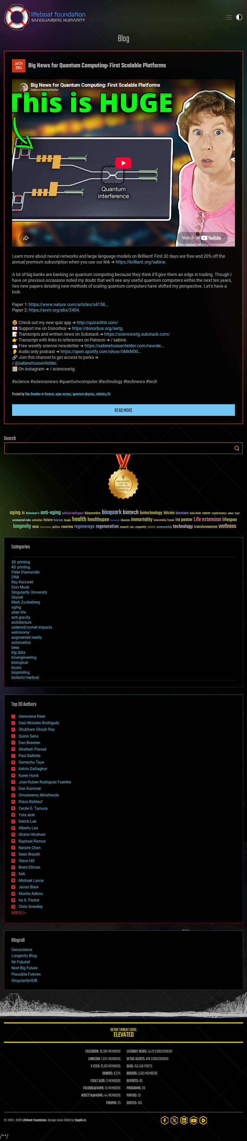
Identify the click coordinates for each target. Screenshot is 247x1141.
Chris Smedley (31, 906)
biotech (131, 512)
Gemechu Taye (31, 762)
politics (56, 527)
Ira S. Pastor (29, 900)
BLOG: (130, 1066)
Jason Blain (29, 887)
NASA (35, 527)
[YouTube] (194, 1120)
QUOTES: (132, 1103)
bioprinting (20, 672)
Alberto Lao (28, 828)
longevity (22, 526)
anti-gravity (20, 617)
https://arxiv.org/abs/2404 (54, 309)
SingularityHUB (24, 980)
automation (21, 642)
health (79, 519)
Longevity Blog (24, 955)
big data (18, 652)
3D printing (20, 562)
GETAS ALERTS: (136, 1059)
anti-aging (51, 513)
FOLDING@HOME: (93, 1088)
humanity (114, 520)
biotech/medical (25, 677)
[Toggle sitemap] (229, 17)
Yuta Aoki (27, 815)
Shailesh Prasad (32, 749)
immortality (141, 520)
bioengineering (23, 657)
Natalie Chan (30, 847)
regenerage (84, 526)
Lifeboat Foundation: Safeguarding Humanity (111, 17)
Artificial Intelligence (72, 513)
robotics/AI (103, 394)
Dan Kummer (30, 788)
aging (15, 513)
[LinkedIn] (184, 1120)
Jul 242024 (19, 66)
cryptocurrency (219, 513)
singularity (140, 527)
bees (15, 647)
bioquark (112, 512)
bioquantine (93, 513)
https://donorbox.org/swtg (97, 328)
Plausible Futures (26, 974)
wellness (227, 526)
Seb (22, 874)
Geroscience (21, 949)
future (48, 520)
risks (132, 527)
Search (237, 448)
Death (237, 513)
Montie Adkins (31, 893)
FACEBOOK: (92, 1052)
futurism (58, 520)
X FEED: (95, 1066)
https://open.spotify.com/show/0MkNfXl (99, 351)
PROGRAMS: (134, 1088)
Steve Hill (26, 860)
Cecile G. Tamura (33, 808)
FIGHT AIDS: (97, 1081)
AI (23, 513)
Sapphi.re (80, 1120)
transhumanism (205, 526)
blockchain (182, 513)
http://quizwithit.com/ (97, 322)
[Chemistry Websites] (123, 478)
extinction (37, 520)
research (124, 527)
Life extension (207, 520)
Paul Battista (30, 755)
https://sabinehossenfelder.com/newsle (122, 345)
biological (19, 662)
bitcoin (169, 513)
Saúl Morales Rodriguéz (39, 723)
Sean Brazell (29, 854)
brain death (195, 513)
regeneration (107, 526)
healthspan (98, 520)
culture (230, 513)
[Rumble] (203, 1120)
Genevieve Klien (32, 716)
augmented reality (26, 637)
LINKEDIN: (94, 1059)
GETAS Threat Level (123, 1033)
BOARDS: (132, 1073)
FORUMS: (111, 1103)
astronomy (20, 632)
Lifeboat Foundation (34, 1120)
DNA (15, 577)
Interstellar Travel (164, 520)
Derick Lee (27, 821)
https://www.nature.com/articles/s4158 (67, 304)
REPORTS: (133, 1081)
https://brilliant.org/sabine (140, 261)
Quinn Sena (28, 736)
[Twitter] (174, 1120)
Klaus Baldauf (31, 801)
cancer (206, 513)
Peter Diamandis (25, 572)
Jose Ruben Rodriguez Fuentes (45, 782)
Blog (123, 39)
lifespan (229, 520)
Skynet (17, 597)
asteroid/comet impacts (31, 627)
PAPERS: (132, 1095)
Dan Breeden (33, 394)
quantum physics (83, 394)
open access (63, 394)
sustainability (164, 527)
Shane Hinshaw (32, 834)
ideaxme (125, 520)
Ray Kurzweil (22, 582)
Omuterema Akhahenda (39, 795)
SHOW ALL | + (18, 913)
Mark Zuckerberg (25, 602)
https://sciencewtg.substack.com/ (137, 334)
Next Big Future (24, 968)
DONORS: (107, 1073)
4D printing (20, 567)
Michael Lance (31, 880)
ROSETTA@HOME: (92, 1095)
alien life (18, 612)
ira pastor (183, 520)
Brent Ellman (29, 867)
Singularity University (29, 592)
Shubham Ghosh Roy (37, 729)
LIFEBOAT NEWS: (137, 1052)
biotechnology (151, 513)
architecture (21, 622)
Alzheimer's (32, 513)
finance (49, 394)
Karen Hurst (29, 775)
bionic (16, 667)
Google (67, 520)
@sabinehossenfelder (35, 363)
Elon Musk (20, 587)
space (151, 527)
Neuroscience (45, 527)
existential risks (21, 520)
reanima (67, 526)
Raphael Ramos (32, 841)
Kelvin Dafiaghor (33, 768)
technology (183, 527)
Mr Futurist (20, 962)
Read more (123, 410)
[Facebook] (165, 1120)
